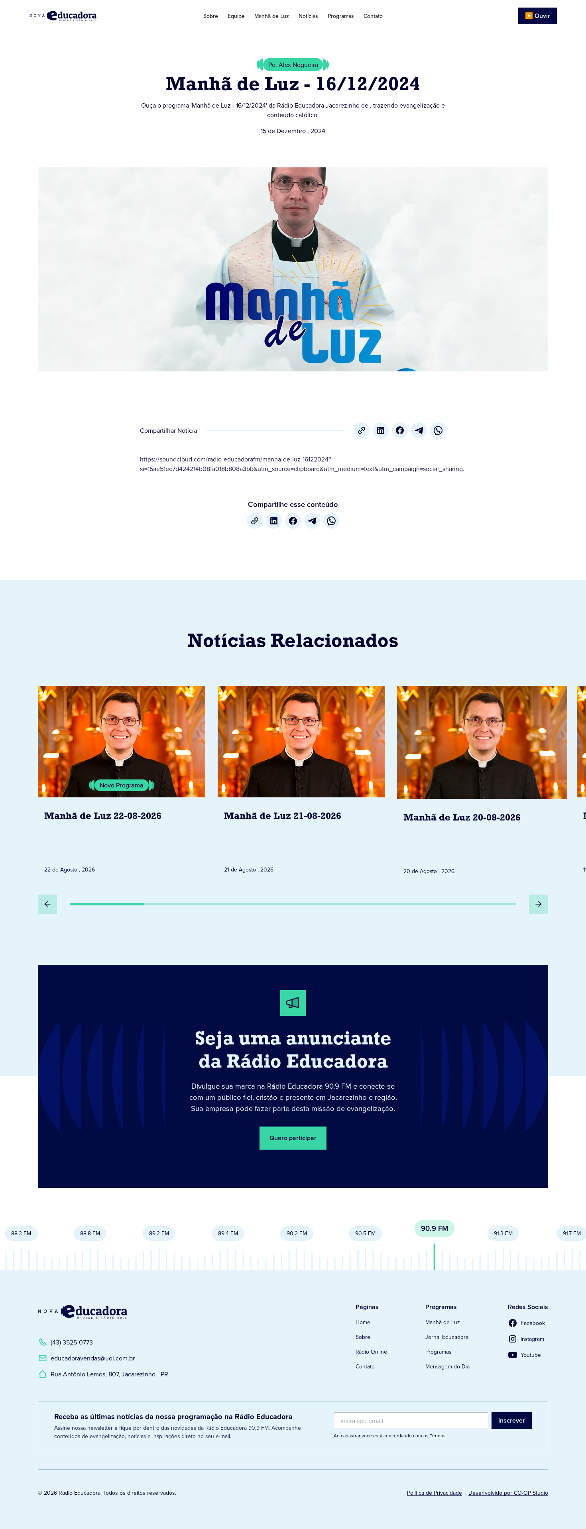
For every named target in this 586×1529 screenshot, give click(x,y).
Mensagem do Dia (447, 1366)
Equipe (236, 16)
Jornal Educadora (446, 1337)
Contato (373, 16)
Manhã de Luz (271, 16)
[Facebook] (400, 430)
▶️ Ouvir (537, 15)
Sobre (210, 16)
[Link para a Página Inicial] (82, 1311)
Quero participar (293, 1137)
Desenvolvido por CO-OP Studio (508, 1493)
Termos (438, 1435)
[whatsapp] (438, 430)
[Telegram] (419, 430)
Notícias (308, 16)
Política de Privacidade (434, 1493)
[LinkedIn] (381, 430)
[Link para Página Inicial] (84, 16)
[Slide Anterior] (47, 904)
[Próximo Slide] (538, 904)
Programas (341, 16)
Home (363, 1322)
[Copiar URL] (362, 430)
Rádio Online (371, 1352)
